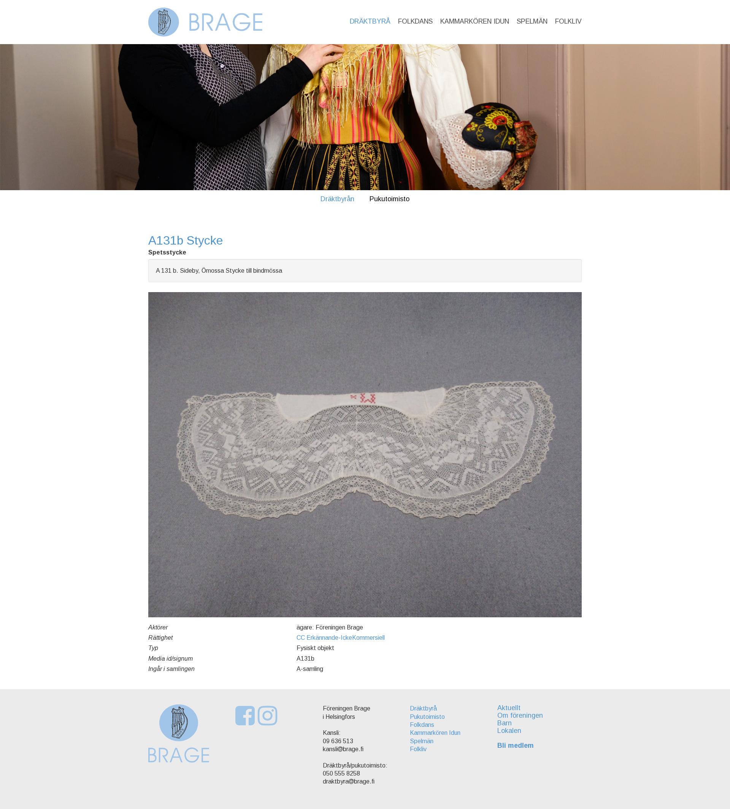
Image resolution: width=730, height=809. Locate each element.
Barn (504, 723)
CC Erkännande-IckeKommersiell (341, 637)
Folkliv (568, 21)
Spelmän (532, 21)
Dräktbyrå (370, 21)
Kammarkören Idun (474, 21)
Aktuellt (509, 708)
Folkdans (415, 21)
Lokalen (509, 730)
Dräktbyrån (337, 199)
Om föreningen (520, 715)
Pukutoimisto (389, 199)
